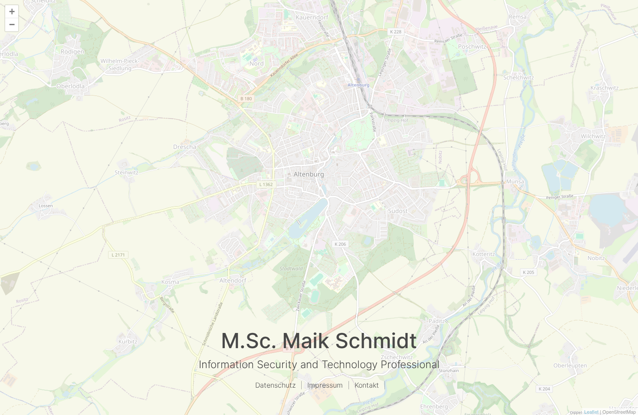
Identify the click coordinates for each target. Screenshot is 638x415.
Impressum (325, 385)
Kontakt (367, 385)
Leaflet (591, 411)
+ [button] (12, 11)
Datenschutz (275, 385)
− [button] (12, 24)
